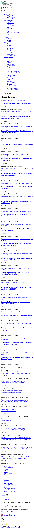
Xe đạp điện (10, 48)
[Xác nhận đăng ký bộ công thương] (10, 511)
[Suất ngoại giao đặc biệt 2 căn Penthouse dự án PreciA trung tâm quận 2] (17, 269)
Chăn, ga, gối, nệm (11, 65)
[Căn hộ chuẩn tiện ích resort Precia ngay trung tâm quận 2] (16, 211)
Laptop (9, 24)
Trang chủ (6, 92)
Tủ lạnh (9, 58)
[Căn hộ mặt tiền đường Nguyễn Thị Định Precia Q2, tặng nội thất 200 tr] (17, 240)
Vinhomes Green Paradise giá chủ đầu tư (11, 392)
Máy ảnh (9, 27)
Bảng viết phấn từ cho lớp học (8, 411)
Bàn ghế (9, 62)
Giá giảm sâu (10, 16)
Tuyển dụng (10, 40)
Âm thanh (9, 30)
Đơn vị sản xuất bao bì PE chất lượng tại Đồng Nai (13, 430)
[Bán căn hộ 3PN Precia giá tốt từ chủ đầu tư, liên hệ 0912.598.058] (17, 155)
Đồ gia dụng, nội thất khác (13, 72)
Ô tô (8, 44)
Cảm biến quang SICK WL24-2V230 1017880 (12, 382)
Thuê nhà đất (10, 18)
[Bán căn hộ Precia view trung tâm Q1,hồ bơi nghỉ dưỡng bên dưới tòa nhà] (17, 128)
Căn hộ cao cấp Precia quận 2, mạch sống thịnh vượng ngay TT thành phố (16, 259)
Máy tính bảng (10, 23)
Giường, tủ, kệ (10, 64)
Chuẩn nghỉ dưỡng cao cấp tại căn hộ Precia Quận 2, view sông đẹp (15, 302)
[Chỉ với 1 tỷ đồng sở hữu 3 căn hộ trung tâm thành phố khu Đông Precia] (17, 113)
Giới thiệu (6, 480)
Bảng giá (6, 481)
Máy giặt (9, 59)
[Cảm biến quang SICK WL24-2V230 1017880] (13, 381)
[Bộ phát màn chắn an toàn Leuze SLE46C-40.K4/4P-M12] (16, 438)
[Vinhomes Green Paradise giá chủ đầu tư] (11, 390)
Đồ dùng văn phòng (12, 86)
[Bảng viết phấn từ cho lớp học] (9, 409)
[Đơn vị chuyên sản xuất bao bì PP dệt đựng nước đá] (14, 400)
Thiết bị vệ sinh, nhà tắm (13, 71)
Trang (2, 367)
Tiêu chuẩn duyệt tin (9, 485)
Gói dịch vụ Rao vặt (7, 7)
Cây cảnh (9, 84)
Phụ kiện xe (10, 50)
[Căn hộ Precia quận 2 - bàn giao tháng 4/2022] (13, 100)
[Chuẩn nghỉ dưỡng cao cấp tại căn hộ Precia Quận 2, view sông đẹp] (17, 299)
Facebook (6, 499)
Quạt (8, 68)
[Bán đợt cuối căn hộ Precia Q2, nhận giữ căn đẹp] (13, 312)
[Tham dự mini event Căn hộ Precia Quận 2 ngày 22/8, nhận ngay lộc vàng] (17, 339)
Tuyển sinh (9, 38)
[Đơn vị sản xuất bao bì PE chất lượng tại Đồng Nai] (14, 428)
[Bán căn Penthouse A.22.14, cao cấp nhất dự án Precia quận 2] (17, 183)
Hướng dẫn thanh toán (9, 491)
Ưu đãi (5, 487)
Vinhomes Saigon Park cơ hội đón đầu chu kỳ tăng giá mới (15, 373)
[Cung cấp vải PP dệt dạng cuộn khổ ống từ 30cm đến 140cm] (16, 447)
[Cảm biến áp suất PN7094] (8, 419)
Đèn (8, 69)
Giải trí (8, 79)
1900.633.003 (4, 495)
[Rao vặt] (7, 5)
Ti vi (8, 31)
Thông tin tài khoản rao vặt (10, 488)
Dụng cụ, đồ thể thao (12, 85)
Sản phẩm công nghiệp (12, 88)
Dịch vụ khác (10, 52)
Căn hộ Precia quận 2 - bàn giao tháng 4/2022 (16, 103)
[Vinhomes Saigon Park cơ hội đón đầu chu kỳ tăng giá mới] (16, 371)
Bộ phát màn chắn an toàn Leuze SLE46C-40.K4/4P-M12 (15, 439)
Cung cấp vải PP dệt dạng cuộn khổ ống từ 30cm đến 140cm (16, 448)
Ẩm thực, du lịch (11, 78)
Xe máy (9, 45)
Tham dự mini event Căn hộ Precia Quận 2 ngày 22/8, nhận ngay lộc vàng (16, 343)
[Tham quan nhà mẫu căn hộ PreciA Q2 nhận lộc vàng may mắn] (17, 325)
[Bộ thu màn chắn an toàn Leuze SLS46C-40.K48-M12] (15, 456)
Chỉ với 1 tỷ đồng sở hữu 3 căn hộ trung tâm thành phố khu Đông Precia (15, 117)
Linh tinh (9, 81)
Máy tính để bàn (11, 25)
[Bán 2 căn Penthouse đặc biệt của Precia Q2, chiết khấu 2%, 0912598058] (17, 226)
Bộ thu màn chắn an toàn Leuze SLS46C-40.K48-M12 (14, 458)
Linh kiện (9, 35)
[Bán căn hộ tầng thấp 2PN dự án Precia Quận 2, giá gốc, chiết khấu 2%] (17, 170)
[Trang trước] (1, 369)
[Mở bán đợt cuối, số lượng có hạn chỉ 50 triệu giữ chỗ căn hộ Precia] (17, 354)
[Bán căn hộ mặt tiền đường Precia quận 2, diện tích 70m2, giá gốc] (17, 198)
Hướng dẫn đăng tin (9, 490)
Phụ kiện (9, 34)
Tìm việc (9, 41)
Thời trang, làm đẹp (12, 75)
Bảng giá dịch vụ (8, 483)
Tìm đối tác (10, 54)
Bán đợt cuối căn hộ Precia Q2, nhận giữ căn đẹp (17, 315)
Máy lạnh (9, 61)
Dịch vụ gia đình (11, 55)
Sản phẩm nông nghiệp (13, 89)
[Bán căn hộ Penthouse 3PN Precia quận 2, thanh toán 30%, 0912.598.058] (17, 284)
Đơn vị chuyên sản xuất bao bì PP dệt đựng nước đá (14, 401)
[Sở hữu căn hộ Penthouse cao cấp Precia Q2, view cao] (15, 141)
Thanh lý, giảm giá (11, 82)
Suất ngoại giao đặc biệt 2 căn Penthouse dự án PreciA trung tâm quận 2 (16, 273)
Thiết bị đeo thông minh (13, 33)
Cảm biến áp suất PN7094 (7, 420)
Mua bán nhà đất (11, 17)
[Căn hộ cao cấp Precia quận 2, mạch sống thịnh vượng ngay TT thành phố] (17, 255)
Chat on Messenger (15, 527)
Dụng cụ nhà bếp (11, 67)
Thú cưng (9, 76)
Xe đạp (9, 47)
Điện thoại (9, 21)
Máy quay (9, 28)
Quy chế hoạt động (8, 484)
